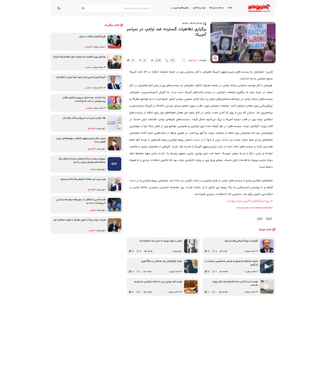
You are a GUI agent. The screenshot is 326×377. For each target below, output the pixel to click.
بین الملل (192, 60)
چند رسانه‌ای (199, 8)
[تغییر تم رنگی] (59, 8)
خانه (230, 8)
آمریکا (268, 218)
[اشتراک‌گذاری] (183, 60)
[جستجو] (83, 8)
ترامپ (259, 218)
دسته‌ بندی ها (217, 8)
